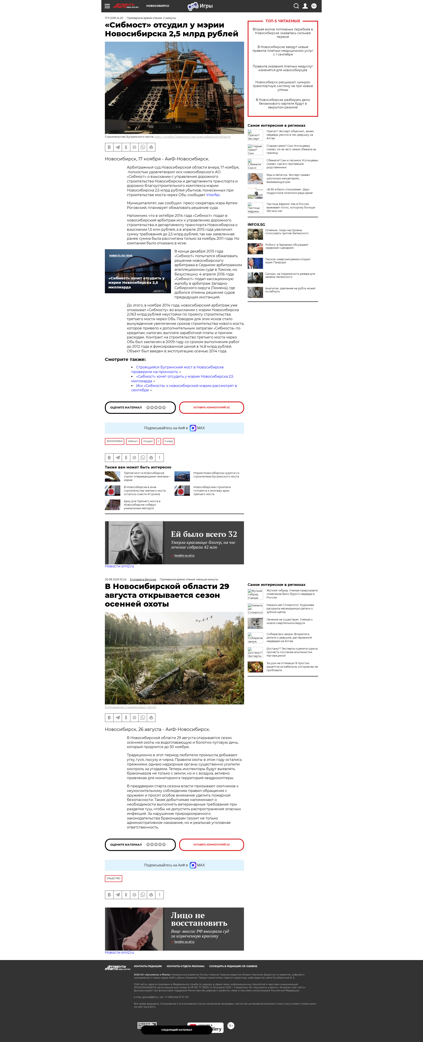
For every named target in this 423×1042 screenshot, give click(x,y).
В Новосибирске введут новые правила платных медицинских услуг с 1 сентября (282, 50)
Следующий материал (176, 1030)
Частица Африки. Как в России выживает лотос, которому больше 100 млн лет (291, 207)
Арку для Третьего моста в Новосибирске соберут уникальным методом (142, 505)
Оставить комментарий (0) (211, 407)
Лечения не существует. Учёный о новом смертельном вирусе (290, 621)
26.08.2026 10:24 (115, 579)
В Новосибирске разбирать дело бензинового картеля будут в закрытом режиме (283, 103)
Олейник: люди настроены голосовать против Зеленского (287, 232)
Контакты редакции (148, 966)
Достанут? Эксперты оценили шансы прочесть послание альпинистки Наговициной (292, 652)
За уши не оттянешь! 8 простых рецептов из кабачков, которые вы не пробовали (292, 666)
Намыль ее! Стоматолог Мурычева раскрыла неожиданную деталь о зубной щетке (290, 608)
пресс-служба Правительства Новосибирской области (192, 136)
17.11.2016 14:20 (114, 18)
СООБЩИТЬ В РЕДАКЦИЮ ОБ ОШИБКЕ (233, 966)
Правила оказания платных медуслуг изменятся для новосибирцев (283, 68)
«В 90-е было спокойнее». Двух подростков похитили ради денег (290, 191)
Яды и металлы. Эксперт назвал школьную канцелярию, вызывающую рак (288, 178)
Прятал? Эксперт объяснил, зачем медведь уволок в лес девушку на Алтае (290, 135)
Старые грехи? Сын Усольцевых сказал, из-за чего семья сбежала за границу (291, 149)
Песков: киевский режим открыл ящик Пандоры (287, 261)
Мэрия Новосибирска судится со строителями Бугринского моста (216, 474)
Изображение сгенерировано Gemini (130, 707)
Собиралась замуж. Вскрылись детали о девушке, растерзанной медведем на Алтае (289, 637)
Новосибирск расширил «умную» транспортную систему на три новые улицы (283, 86)
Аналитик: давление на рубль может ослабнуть (290, 290)
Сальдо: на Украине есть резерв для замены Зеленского (290, 275)
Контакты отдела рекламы (185, 966)
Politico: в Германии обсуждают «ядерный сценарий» (286, 246)
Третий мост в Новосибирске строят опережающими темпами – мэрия (147, 476)
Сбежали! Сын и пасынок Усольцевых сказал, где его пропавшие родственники (292, 164)
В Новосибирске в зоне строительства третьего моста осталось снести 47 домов (145, 490)
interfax (213, 195)
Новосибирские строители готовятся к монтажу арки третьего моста (212, 490)
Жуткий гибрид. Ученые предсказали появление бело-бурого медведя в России (292, 594)
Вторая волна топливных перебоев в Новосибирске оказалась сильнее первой (283, 33)
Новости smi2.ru (119, 566)
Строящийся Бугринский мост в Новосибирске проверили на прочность (177, 369)
